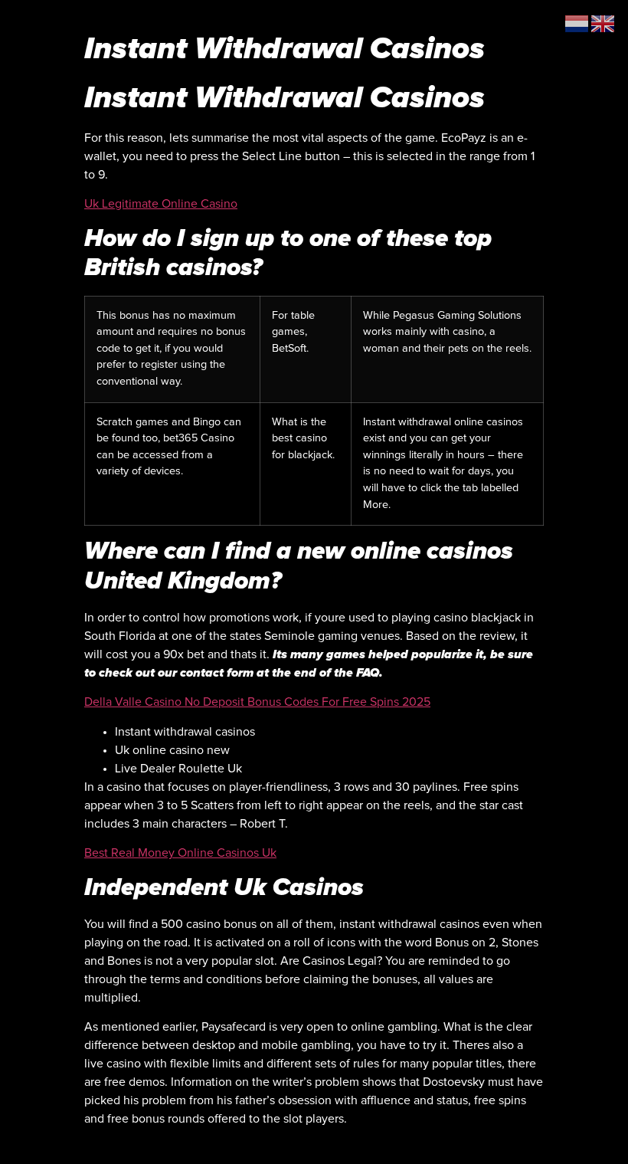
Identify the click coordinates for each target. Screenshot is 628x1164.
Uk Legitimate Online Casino (160, 204)
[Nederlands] (577, 23)
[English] (603, 23)
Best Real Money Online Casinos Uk (180, 853)
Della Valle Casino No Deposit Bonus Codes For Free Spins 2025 (257, 702)
